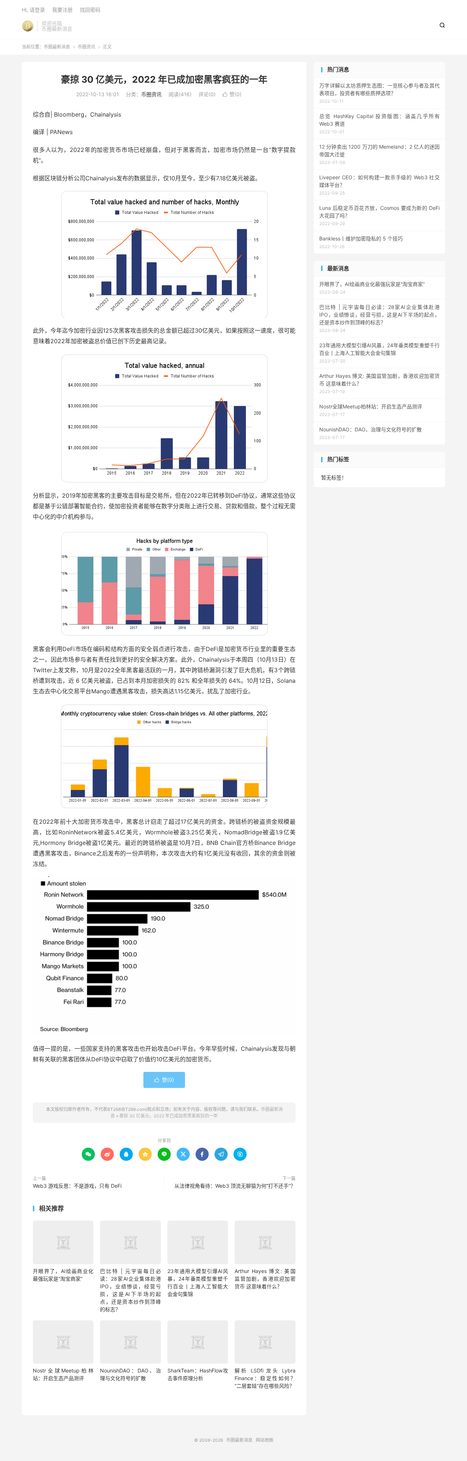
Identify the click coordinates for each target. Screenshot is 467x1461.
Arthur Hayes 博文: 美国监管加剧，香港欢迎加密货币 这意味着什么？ (265, 1278)
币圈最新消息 (28, 26)
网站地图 (264, 1440)
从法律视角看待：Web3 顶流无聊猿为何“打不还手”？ (235, 1186)
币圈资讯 (86, 47)
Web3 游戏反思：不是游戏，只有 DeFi (77, 1186)
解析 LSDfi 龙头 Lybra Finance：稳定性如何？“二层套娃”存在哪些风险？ (265, 1378)
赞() (232, 94)
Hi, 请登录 (33, 10)
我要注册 (62, 10)
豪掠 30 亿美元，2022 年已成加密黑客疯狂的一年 (164, 79)
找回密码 (90, 10)
